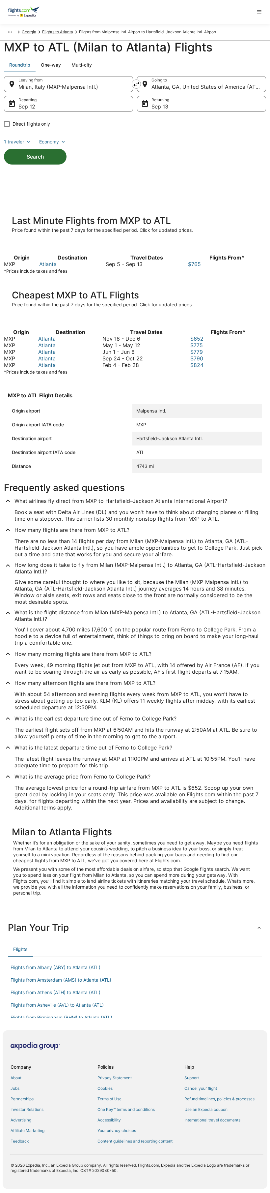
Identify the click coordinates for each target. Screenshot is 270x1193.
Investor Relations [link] (27, 1109)
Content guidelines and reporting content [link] (135, 1141)
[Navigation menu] (259, 12)
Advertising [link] (21, 1119)
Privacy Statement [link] (114, 1077)
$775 (196, 345)
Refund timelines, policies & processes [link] (219, 1098)
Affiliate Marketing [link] (27, 1130)
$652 (196, 338)
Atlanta (48, 264)
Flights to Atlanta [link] (57, 31)
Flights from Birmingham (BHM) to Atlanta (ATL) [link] (61, 1017)
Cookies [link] (105, 1088)
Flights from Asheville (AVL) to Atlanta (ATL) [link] (57, 1005)
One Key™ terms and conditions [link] (126, 1109)
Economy (49, 141)
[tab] (20, 65)
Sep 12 (26, 106)
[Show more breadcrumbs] (10, 32)
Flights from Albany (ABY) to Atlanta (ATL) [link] (55, 967)
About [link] (16, 1077)
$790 (196, 358)
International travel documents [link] (212, 1119)
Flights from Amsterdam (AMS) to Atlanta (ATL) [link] (61, 980)
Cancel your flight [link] (200, 1088)
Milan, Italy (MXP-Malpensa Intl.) (58, 86)
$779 (196, 352)
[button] (135, 927)
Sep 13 (159, 106)
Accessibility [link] (109, 1119)
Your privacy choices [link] (116, 1130)
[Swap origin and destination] (136, 84)
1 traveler (14, 141)
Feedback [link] (20, 1141)
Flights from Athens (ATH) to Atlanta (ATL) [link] (55, 992)
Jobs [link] (15, 1088)
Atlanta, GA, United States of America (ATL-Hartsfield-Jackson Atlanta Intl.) (208, 86)
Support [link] (191, 1077)
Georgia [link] (29, 31)
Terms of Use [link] (109, 1098)
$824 (196, 365)
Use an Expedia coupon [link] (206, 1109)
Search (35, 156)
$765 (194, 264)
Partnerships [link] (22, 1098)
